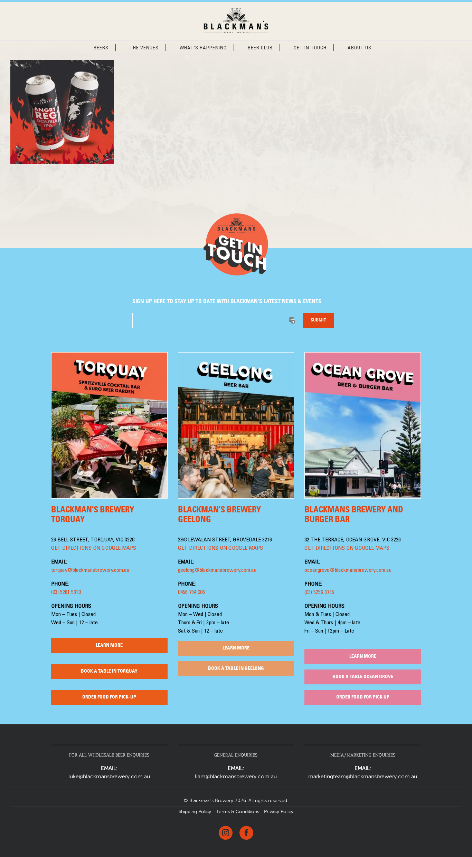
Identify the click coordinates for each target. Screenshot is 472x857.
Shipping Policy (195, 811)
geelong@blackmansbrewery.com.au (217, 570)
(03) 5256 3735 (319, 592)
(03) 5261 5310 (66, 592)
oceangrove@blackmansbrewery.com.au (347, 570)
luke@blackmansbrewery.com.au (109, 777)
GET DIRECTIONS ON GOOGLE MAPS (93, 548)
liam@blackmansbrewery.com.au (236, 777)
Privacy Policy (278, 811)
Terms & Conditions (237, 811)
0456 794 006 (191, 592)
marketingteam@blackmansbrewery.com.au (362, 777)
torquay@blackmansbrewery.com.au (90, 570)
